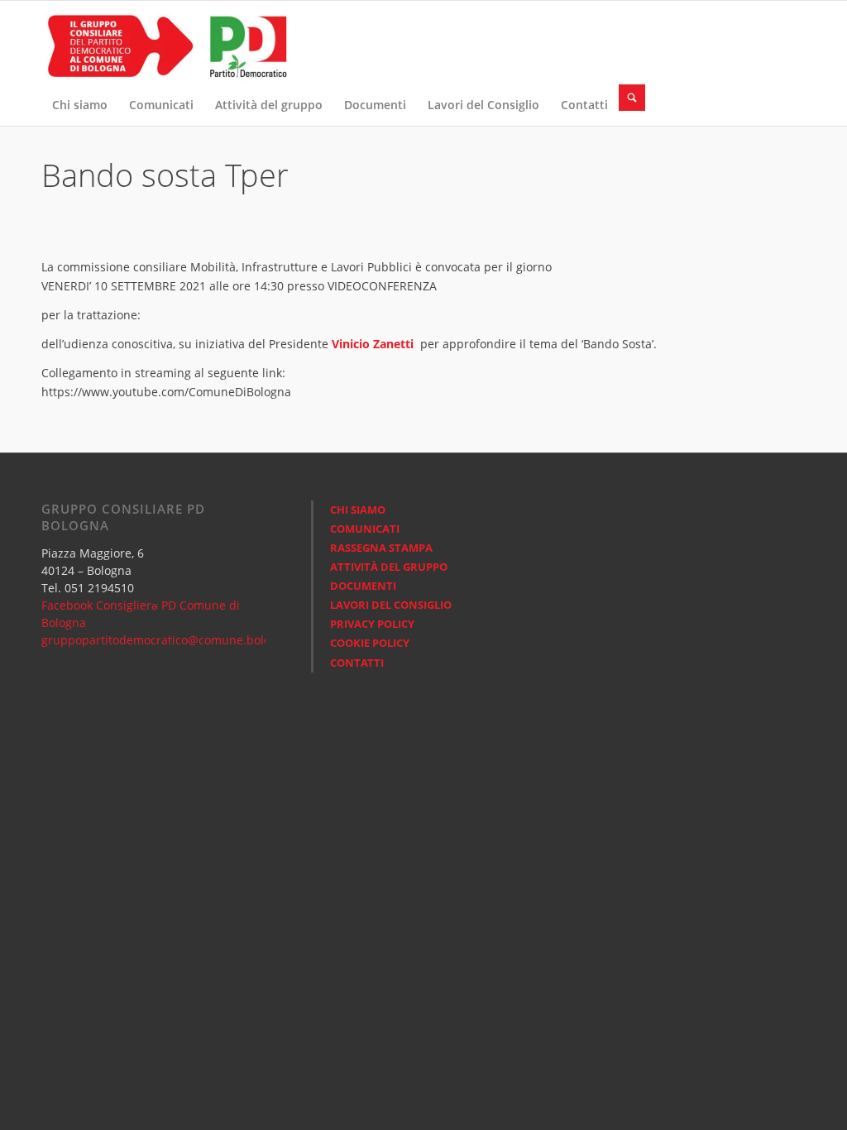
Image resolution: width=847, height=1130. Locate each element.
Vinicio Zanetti (373, 344)
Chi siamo (357, 509)
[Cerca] (632, 97)
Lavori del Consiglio (391, 604)
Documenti (363, 585)
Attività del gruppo (388, 566)
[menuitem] (79, 105)
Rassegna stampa (381, 547)
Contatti (357, 662)
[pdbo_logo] (165, 42)
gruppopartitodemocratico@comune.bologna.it (171, 640)
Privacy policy (372, 623)
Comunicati (365, 528)
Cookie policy (369, 642)
